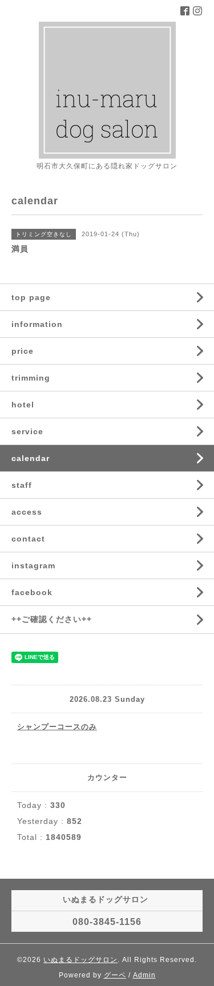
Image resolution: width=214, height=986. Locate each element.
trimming (30, 377)
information (37, 324)
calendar (30, 458)
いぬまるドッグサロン (80, 960)
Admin (144, 975)
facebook (32, 592)
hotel (22, 404)
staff (21, 485)
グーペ (115, 975)
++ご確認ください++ (51, 619)
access (26, 511)
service (27, 431)
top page (31, 297)
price (22, 350)
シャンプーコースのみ (57, 726)
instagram (33, 565)
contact (28, 538)
